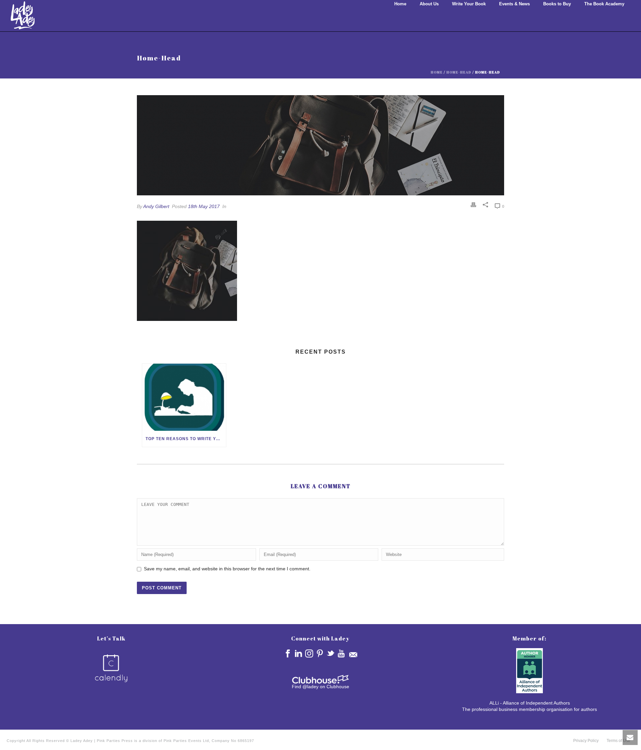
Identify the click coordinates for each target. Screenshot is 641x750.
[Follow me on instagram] (309, 653)
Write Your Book (469, 3)
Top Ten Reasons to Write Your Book (186, 438)
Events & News (514, 3)
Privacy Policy (586, 740)
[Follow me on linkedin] (298, 653)
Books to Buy (557, 3)
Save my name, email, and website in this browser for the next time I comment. (227, 568)
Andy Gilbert (156, 206)
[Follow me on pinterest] (320, 653)
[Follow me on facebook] (288, 653)
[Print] (473, 204)
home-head (458, 72)
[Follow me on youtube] (341, 653)
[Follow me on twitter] (331, 653)
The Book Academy (604, 3)
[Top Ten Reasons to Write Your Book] (184, 397)
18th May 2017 (204, 206)
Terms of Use (618, 740)
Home (400, 3)
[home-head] (320, 145)
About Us (429, 3)
